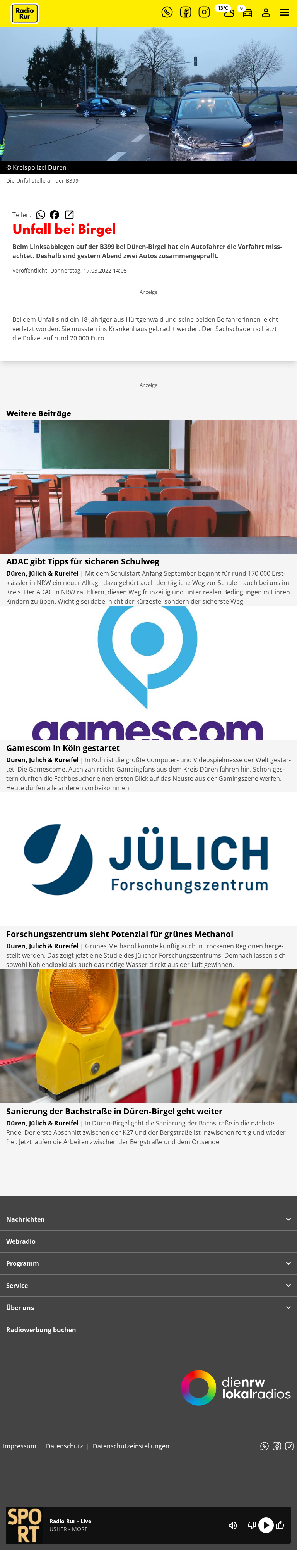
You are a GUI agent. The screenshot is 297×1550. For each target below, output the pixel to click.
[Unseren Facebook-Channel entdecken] (185, 12)
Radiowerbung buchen (41, 1330)
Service (17, 1285)
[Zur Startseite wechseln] (24, 13)
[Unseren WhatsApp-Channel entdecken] (167, 12)
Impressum (19, 1446)
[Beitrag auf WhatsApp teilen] (40, 214)
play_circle (266, 1525)
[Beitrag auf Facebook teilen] (54, 214)
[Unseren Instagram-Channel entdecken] (204, 12)
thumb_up (280, 1525)
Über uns (20, 1307)
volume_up (232, 1525)
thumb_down (252, 1525)
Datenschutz (64, 1446)
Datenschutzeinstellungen (131, 1446)
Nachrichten (25, 1219)
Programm (22, 1263)
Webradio (21, 1241)
